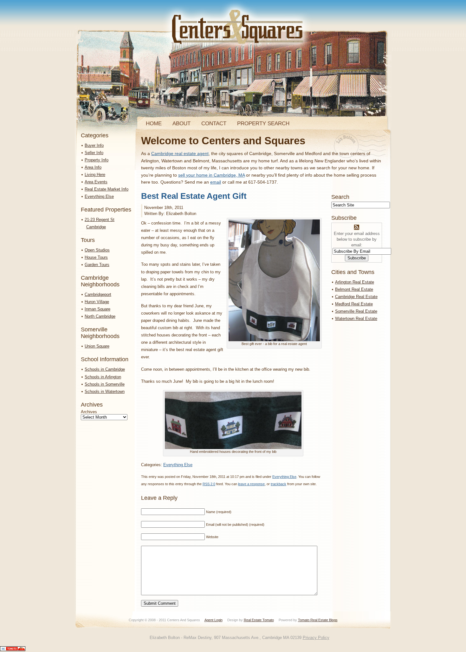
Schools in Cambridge (105, 369)
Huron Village (97, 301)
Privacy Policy (316, 637)
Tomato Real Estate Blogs (318, 620)
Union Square (97, 346)
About (181, 124)
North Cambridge (100, 316)
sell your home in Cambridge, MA (211, 175)
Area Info (93, 167)
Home (154, 124)
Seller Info (94, 152)
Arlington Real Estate (354, 282)
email (215, 182)
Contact (213, 124)
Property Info (96, 160)
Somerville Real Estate (356, 311)
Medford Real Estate (354, 304)
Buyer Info (94, 145)
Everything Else (99, 196)
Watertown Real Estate (356, 318)
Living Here (95, 174)
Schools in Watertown (105, 391)
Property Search (263, 124)
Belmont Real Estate (354, 289)
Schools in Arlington (103, 377)
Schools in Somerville (105, 384)
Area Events (96, 181)
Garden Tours (97, 264)
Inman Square (97, 309)
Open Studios (97, 250)
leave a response (251, 484)
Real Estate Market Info (106, 189)
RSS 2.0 (209, 484)
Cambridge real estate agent (180, 153)
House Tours (96, 257)
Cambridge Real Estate (356, 296)
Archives (89, 411)
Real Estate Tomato (259, 620)
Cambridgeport (98, 294)
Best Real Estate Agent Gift (194, 196)
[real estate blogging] (12, 649)
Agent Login (213, 620)
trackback (278, 484)
